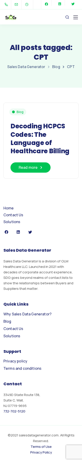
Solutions (11, 221)
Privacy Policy (41, 452)
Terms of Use (41, 446)
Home (8, 208)
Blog (20, 112)
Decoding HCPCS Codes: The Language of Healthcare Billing (39, 139)
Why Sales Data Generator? (27, 314)
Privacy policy (15, 361)
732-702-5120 (14, 411)
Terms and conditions (22, 368)
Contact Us (13, 214)
